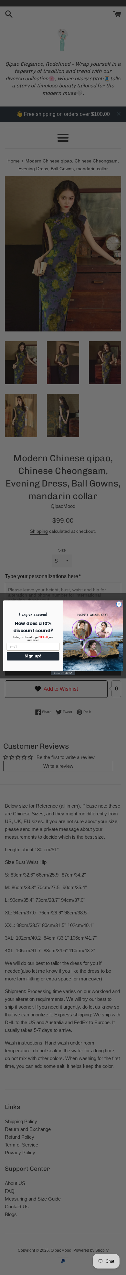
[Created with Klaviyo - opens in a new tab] (63, 673)
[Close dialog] (119, 604)
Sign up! (33, 656)
